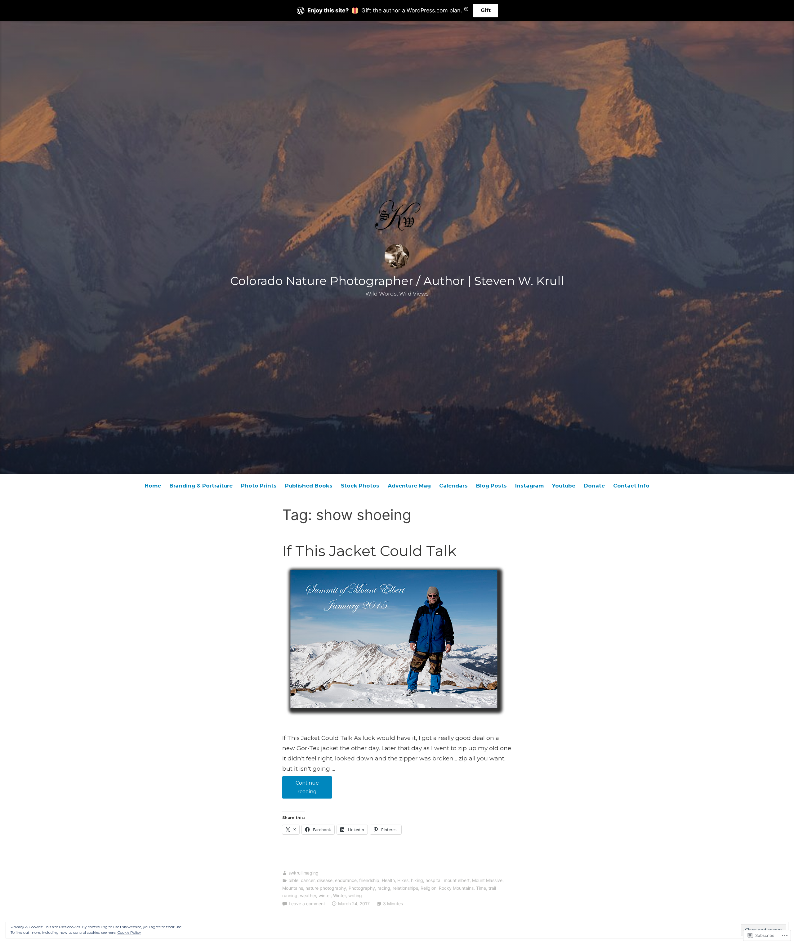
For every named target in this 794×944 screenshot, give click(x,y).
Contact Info (631, 486)
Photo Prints (259, 486)
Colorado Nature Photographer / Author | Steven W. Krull (397, 281)
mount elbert (457, 880)
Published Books (308, 486)
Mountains (292, 888)
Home (153, 486)
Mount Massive (487, 880)
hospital (433, 880)
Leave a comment (307, 903)
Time (481, 888)
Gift (486, 10)
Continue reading (300, 789)
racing (383, 888)
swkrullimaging (303, 872)
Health (388, 880)
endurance (346, 880)
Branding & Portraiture (201, 486)
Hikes (402, 880)
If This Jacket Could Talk (369, 551)
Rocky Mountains (456, 888)
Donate (594, 486)
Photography (362, 888)
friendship (369, 880)
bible (293, 880)
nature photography (326, 888)
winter (325, 895)
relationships (405, 888)
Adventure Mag (409, 486)
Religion (428, 888)
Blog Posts (491, 486)
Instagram (529, 486)
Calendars (453, 486)
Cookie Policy (129, 932)
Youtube (563, 486)
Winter (339, 895)
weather (308, 895)
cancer (307, 880)
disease (324, 880)
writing (355, 895)
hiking (417, 880)
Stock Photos (360, 486)
